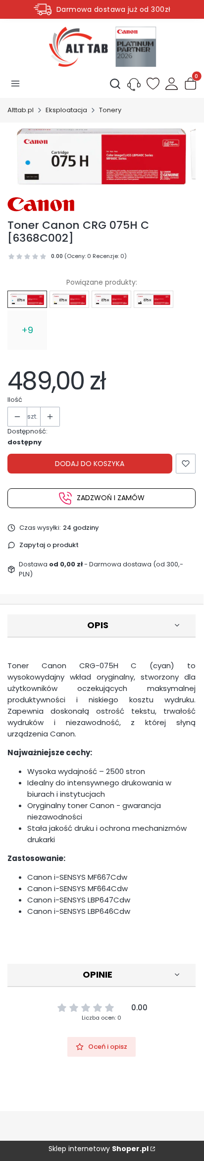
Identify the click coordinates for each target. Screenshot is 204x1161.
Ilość (14, 399)
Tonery (110, 110)
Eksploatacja (66, 110)
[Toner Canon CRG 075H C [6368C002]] (27, 299)
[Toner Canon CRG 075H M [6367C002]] (111, 299)
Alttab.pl (20, 110)
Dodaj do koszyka (89, 464)
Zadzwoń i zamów (111, 498)
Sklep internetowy (99, 1149)
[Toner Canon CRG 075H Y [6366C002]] (69, 299)
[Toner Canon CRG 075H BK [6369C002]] (153, 299)
